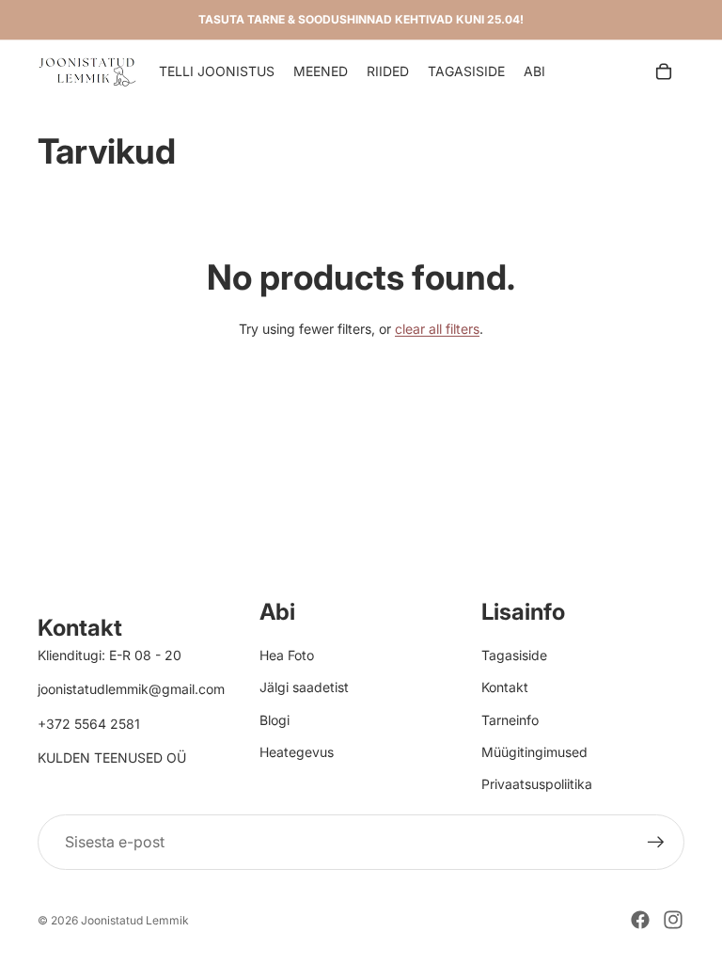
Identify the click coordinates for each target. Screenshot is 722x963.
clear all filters (437, 329)
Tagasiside (514, 655)
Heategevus (296, 752)
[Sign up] (656, 842)
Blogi (274, 720)
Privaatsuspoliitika (536, 784)
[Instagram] (673, 919)
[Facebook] (640, 919)
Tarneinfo (510, 720)
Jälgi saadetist (304, 687)
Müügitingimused (534, 752)
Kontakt (504, 687)
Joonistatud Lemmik (135, 920)
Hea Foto (286, 655)
